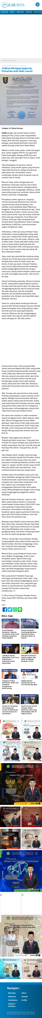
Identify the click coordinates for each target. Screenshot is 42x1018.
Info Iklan (32, 1014)
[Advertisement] (21, 36)
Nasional (20, 12)
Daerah (29, 12)
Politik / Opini (11, 60)
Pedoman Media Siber (23, 1014)
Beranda (4, 12)
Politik (24, 1000)
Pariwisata (12, 1000)
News (12, 12)
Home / (4, 60)
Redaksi (14, 1014)
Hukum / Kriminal (11, 1005)
